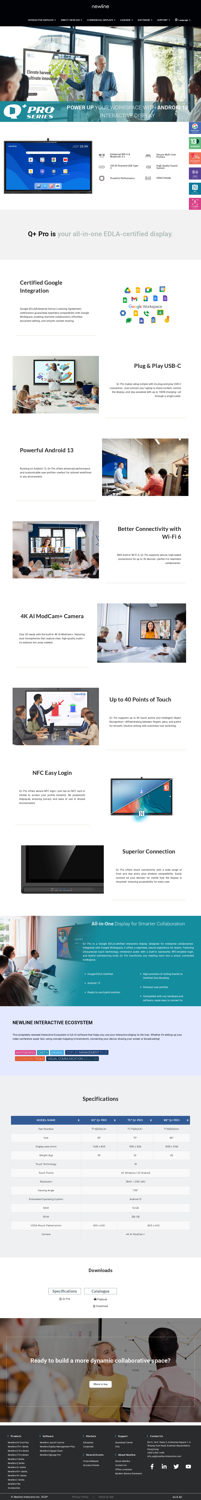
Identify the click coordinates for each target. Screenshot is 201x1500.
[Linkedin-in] (164, 1466)
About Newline (122, 1461)
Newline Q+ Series (17, 1467)
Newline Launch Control (52, 1442)
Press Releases (90, 1461)
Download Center (124, 1442)
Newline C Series (16, 1480)
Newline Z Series (16, 1459)
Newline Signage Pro (50, 1455)
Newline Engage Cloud (51, 1451)
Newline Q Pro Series (18, 1451)
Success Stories (91, 1465)
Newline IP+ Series (17, 1475)
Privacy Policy (80, 1497)
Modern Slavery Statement (128, 1473)
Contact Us (121, 1465)
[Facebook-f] (152, 1466)
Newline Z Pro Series (18, 1455)
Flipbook (102, 1299)
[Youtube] (188, 1466)
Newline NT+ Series (17, 1471)
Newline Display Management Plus (57, 1446)
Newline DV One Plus (18, 1442)
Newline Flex (14, 1484)
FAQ (117, 1446)
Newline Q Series (16, 1463)
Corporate (88, 1446)
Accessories (14, 1488)
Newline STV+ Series (18, 1446)
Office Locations (123, 1469)
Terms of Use (106, 1497)
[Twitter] (176, 1466)
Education (88, 1442)
